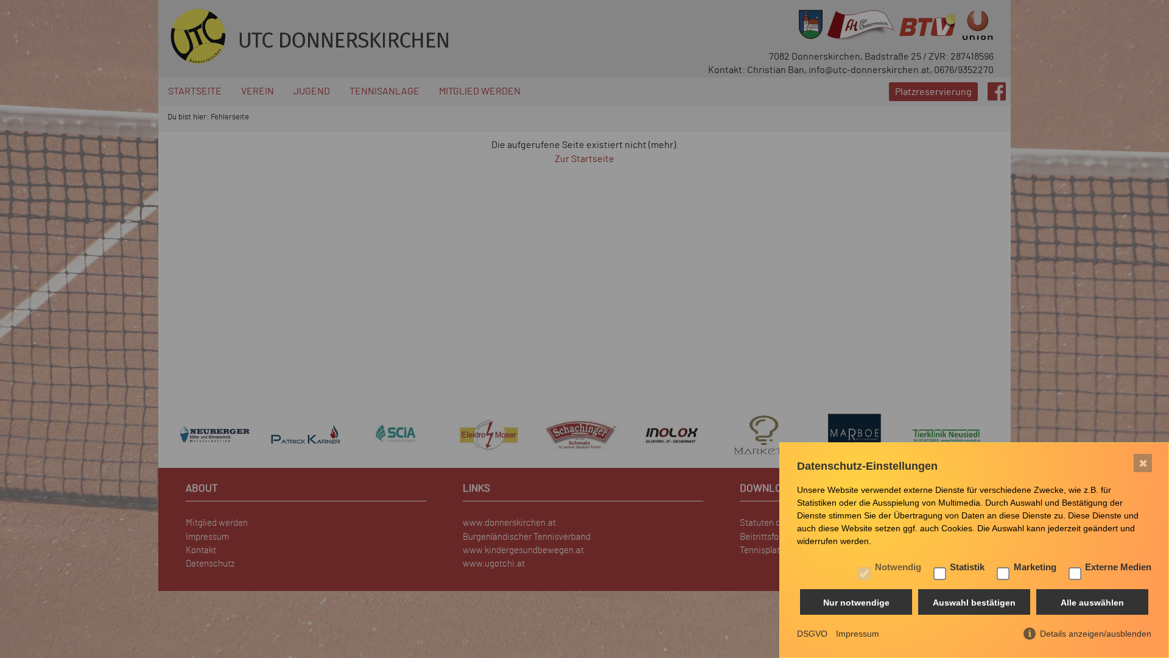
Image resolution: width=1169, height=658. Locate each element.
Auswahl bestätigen (974, 602)
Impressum (857, 634)
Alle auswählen (1092, 602)
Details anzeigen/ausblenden (1095, 634)
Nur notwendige (856, 602)
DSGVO (812, 634)
